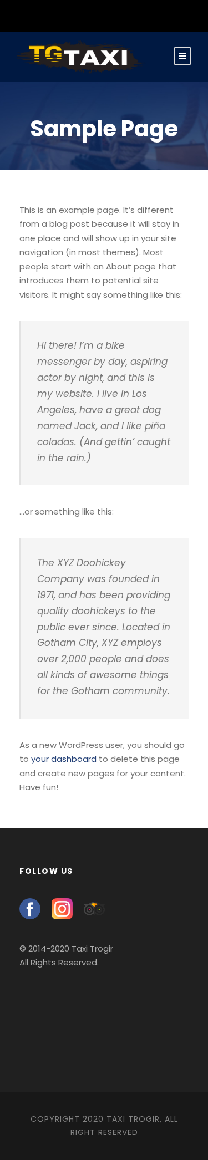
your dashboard (64, 759)
